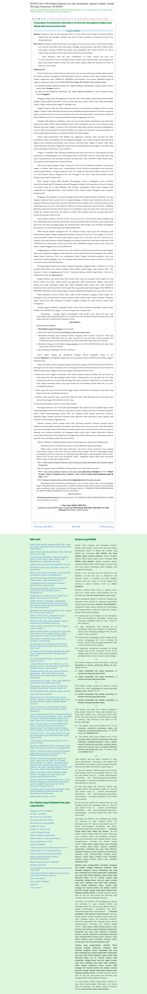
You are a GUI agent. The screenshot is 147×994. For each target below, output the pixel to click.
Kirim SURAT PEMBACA (40, 881)
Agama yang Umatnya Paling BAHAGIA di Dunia (50, 564)
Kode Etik (34, 884)
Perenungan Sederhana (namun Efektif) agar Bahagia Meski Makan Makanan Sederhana (49, 687)
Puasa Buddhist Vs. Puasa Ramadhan (45, 851)
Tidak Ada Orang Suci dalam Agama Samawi (48, 848)
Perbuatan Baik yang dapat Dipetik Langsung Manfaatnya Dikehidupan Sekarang (49, 622)
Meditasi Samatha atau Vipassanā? (44, 862)
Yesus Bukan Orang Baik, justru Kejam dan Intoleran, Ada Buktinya (48, 640)
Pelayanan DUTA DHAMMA (41, 811)
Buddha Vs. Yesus (37, 826)
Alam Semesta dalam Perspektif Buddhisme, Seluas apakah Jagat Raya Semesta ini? (48, 579)
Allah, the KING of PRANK (41, 694)
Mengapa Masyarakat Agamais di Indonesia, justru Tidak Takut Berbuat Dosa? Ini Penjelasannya (48, 590)
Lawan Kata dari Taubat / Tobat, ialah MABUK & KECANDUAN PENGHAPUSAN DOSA (50, 682)
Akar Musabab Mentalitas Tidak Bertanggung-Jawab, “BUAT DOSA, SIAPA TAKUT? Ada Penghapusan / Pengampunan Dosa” (49, 559)
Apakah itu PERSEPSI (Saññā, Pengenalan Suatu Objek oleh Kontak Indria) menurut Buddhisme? (50, 747)
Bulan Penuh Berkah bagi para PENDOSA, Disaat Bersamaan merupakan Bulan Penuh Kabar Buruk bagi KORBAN (50, 546)
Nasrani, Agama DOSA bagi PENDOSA (46, 854)
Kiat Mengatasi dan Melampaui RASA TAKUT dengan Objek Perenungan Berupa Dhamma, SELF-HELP (49, 646)
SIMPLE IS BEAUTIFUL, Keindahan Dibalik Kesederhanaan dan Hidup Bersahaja (47, 617)
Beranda (76, 526)
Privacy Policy (36, 888)
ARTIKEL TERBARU (38, 814)
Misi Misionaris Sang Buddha (42, 823)
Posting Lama (106, 526)
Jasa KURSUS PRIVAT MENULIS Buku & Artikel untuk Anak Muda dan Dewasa (49, 874)
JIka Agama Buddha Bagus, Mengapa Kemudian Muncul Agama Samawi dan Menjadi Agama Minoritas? (50, 653)
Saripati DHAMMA (37, 844)
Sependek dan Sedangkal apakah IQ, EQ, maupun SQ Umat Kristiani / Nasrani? (51, 611)
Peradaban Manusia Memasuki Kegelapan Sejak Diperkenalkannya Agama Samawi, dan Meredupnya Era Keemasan (50, 791)
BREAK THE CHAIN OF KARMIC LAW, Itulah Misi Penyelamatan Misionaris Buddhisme (50, 574)
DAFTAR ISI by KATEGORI (41, 817)
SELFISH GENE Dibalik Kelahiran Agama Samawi (50, 691)
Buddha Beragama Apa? (40, 832)
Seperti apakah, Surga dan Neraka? (45, 838)
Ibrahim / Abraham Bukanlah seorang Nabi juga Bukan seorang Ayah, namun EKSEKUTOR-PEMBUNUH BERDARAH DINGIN (50, 753)
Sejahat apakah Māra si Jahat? (43, 796)
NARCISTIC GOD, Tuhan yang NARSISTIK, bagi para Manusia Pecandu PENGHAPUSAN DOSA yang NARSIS (50, 735)
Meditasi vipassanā (38, 865)
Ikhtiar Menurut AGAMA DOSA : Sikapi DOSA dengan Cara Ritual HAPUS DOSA (48, 597)
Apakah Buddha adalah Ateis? (42, 835)
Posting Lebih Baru (43, 526)
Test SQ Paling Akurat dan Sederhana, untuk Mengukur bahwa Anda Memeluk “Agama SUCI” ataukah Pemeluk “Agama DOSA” (50, 666)
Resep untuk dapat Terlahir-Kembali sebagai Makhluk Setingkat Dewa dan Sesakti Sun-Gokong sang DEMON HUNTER (48, 774)
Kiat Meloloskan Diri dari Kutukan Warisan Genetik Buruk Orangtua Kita (47, 584)
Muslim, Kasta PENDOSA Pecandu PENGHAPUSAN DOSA (44, 858)
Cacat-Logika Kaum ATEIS (41, 841)
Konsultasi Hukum (37, 878)
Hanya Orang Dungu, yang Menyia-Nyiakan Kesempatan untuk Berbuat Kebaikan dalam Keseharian (48, 709)
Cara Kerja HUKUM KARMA (41, 820)
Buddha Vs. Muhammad (40, 829)
